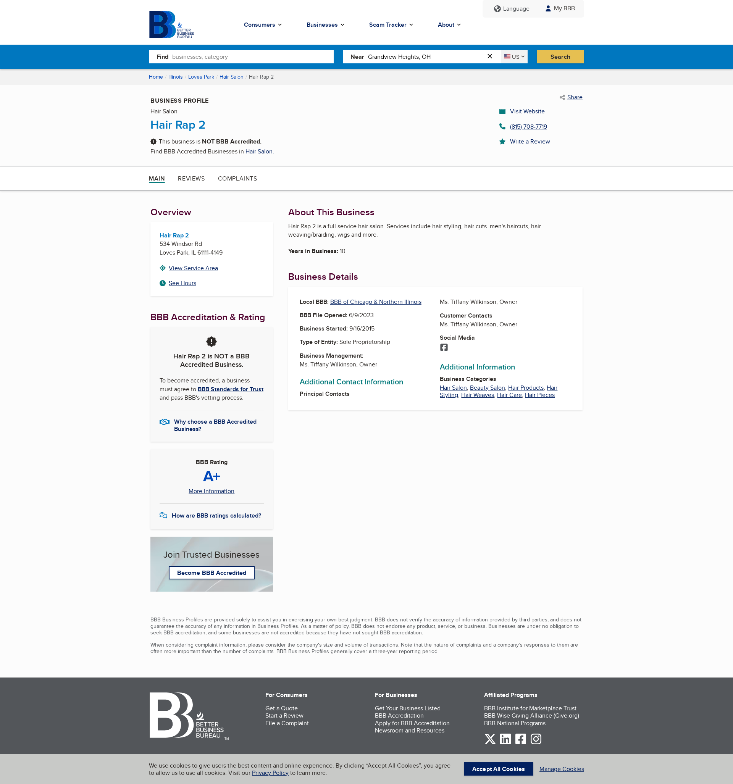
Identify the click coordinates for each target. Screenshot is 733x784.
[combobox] (253, 56)
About (446, 24)
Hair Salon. (259, 151)
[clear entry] (492, 56)
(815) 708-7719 (528, 126)
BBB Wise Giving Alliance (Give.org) (531, 715)
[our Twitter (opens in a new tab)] (490, 743)
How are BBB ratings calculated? (216, 515)
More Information (211, 491)
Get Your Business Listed (408, 708)
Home (156, 77)
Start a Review (284, 715)
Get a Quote (281, 708)
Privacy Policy (270, 772)
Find (162, 56)
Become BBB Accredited (211, 572)
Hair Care (509, 394)
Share (575, 97)
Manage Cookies (561, 769)
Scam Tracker (388, 24)
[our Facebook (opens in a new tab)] (521, 743)
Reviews (191, 178)
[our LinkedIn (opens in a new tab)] (505, 743)
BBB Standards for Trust (230, 389)
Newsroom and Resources (409, 730)
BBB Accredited (238, 141)
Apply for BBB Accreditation (412, 723)
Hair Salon (232, 77)
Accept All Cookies (498, 769)
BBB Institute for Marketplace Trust (530, 708)
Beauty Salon (487, 387)
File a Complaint (287, 723)
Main (157, 178)
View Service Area (193, 268)
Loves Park (201, 77)
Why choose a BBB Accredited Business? (215, 424)
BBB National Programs (515, 723)
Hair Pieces (540, 394)
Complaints (237, 178)
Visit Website (527, 111)
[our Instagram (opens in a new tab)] (536, 743)
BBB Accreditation (399, 715)
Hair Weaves (477, 394)
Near (357, 56)
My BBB (564, 8)
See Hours (182, 283)
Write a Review (530, 141)
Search (560, 56)
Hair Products (526, 387)
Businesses (322, 24)
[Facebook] (444, 348)
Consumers (259, 24)
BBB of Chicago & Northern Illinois (375, 301)
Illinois (175, 77)
